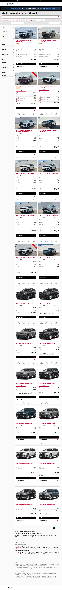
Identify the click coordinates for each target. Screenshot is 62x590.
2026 (4, 20)
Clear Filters (27, 23)
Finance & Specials (35, 3)
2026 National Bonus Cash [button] (20, 57)
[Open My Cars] (47, 4)
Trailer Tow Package (28, 20)
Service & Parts (40, 3)
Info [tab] (31, 90)
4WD (21, 20)
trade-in (18, 552)
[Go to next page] (59, 528)
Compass (46, 537)
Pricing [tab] (21, 90)
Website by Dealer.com (10, 587)
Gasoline (36, 20)
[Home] (2, 3)
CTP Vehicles (26, 3)
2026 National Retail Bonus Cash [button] (21, 55)
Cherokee (42, 537)
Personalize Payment (20, 66)
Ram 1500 (27, 537)
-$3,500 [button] (35, 54)
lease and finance (18, 547)
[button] (26, 43)
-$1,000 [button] (35, 56)
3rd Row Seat (15, 20)
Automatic (42, 20)
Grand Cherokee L (19, 23)
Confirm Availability (20, 63)
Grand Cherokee (38, 537)
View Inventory (50, 8)
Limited (9, 20)
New (20, 3)
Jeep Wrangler (31, 537)
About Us (44, 3)
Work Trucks (30, 3)
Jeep (12, 23)
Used (22, 3)
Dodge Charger (52, 537)
